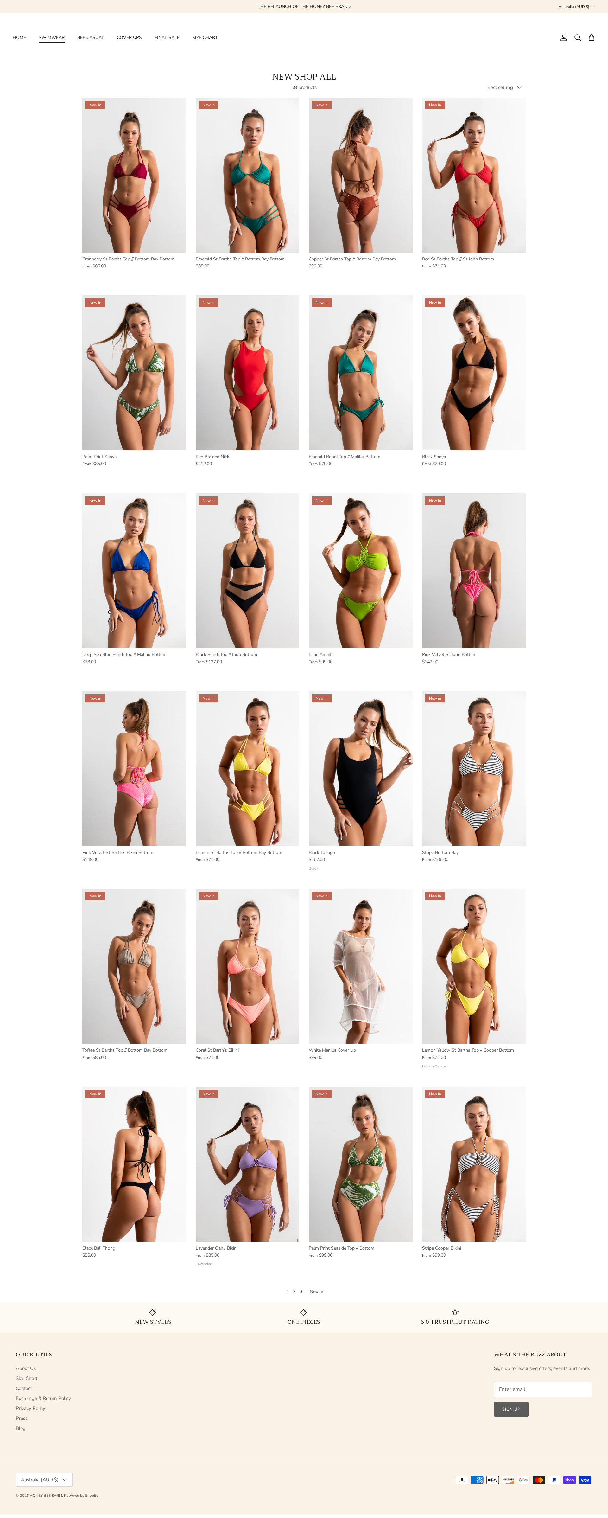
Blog (21, 1428)
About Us (26, 1368)
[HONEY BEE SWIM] (304, 38)
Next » (316, 1291)
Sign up (511, 1409)
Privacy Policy (30, 1408)
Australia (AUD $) (574, 6)
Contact (24, 1388)
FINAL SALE (167, 38)
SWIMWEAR (52, 38)
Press (22, 1418)
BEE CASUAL (90, 38)
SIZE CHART (205, 38)
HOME (19, 38)
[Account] (562, 38)
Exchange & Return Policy (43, 1398)
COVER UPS (129, 38)
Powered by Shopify (81, 1495)
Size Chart (26, 1378)
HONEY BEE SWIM (46, 1495)
